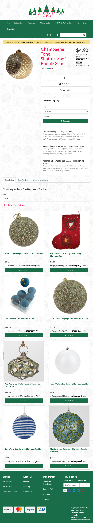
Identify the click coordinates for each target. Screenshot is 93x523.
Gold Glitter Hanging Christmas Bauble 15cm (69, 319)
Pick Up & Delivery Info (63, 23)
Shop (8, 23)
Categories (18, 23)
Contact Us (11, 29)
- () (50, 35)
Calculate (66, 121)
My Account (7, 481)
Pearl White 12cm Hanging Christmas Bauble (69, 384)
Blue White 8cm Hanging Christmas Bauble (23, 449)
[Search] (84, 35)
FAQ (77, 23)
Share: (44, 68)
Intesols (74, 515)
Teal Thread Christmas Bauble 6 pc (19, 319)
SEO (81, 512)
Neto (88, 519)
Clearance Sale (45, 23)
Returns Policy (48, 489)
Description (9, 180)
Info (88, 59)
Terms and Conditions (47, 482)
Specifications (23, 180)
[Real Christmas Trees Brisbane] (46, 10)
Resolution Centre (10, 492)
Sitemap (46, 499)
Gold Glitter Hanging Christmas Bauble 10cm (24, 253)
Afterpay (46, 494)
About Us (31, 23)
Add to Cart (23, 270)
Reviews (36, 180)
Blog (84, 23)
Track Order (7, 487)
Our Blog (26, 487)
